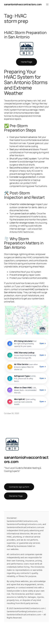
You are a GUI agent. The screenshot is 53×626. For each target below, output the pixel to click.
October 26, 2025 (11, 413)
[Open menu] (47, 4)
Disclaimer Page (16, 496)
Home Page (26, 61)
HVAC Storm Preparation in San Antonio (25, 34)
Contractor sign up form (19, 487)
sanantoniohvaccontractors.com (23, 4)
